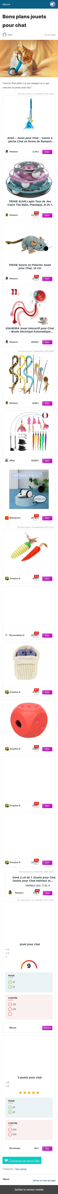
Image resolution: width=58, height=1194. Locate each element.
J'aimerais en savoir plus (24, 1160)
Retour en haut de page (44, 1180)
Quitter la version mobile (29, 1189)
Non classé (20, 1169)
